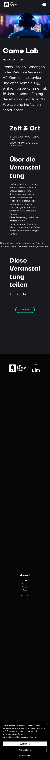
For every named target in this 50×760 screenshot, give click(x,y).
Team (25, 590)
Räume (25, 584)
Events (25, 587)
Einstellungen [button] (25, 755)
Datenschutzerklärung (26, 737)
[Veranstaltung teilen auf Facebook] (10, 294)
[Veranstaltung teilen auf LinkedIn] (24, 294)
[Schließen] (46, 725)
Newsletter (25, 596)
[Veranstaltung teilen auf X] (17, 294)
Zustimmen (25, 743)
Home (25, 580)
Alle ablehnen (25, 749)
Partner (25, 593)
